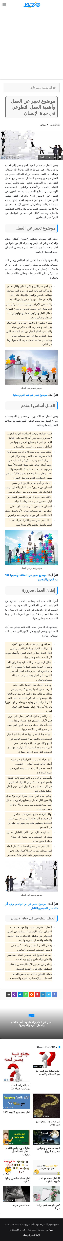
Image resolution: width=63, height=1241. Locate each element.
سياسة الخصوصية (36, 1229)
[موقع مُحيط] (31, 5)
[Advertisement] (31, 44)
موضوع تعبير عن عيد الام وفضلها (30, 395)
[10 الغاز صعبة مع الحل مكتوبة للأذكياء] (46, 1167)
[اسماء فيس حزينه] (16, 1194)
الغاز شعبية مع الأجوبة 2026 (16, 1112)
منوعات (35, 87)
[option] (31, 1020)
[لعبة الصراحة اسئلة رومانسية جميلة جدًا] (16, 1067)
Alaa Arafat (54, 125)
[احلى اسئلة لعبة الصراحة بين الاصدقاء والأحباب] (46, 1060)
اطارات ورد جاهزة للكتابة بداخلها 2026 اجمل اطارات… (18, 1151)
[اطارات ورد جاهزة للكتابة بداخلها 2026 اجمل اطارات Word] (16, 1137)
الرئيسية (47, 87)
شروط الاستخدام (18, 1229)
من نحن (49, 1229)
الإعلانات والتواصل (31, 1235)
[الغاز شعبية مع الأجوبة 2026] (16, 1101)
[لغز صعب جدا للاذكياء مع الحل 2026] (46, 1106)
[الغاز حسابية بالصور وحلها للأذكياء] (16, 1167)
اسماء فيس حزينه (21, 1205)
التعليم (31, 1016)
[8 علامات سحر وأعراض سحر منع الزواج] (46, 1137)
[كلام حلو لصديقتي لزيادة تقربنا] (46, 1194)
